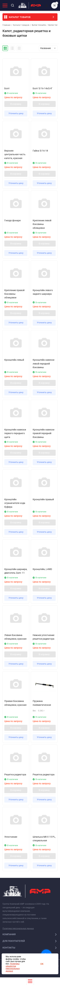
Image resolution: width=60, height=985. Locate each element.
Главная (6, 25)
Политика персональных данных (18, 928)
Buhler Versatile (39, 25)
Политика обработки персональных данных (13, 967)
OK (42, 964)
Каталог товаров (21, 25)
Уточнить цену (15, 113)
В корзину (15, 104)
